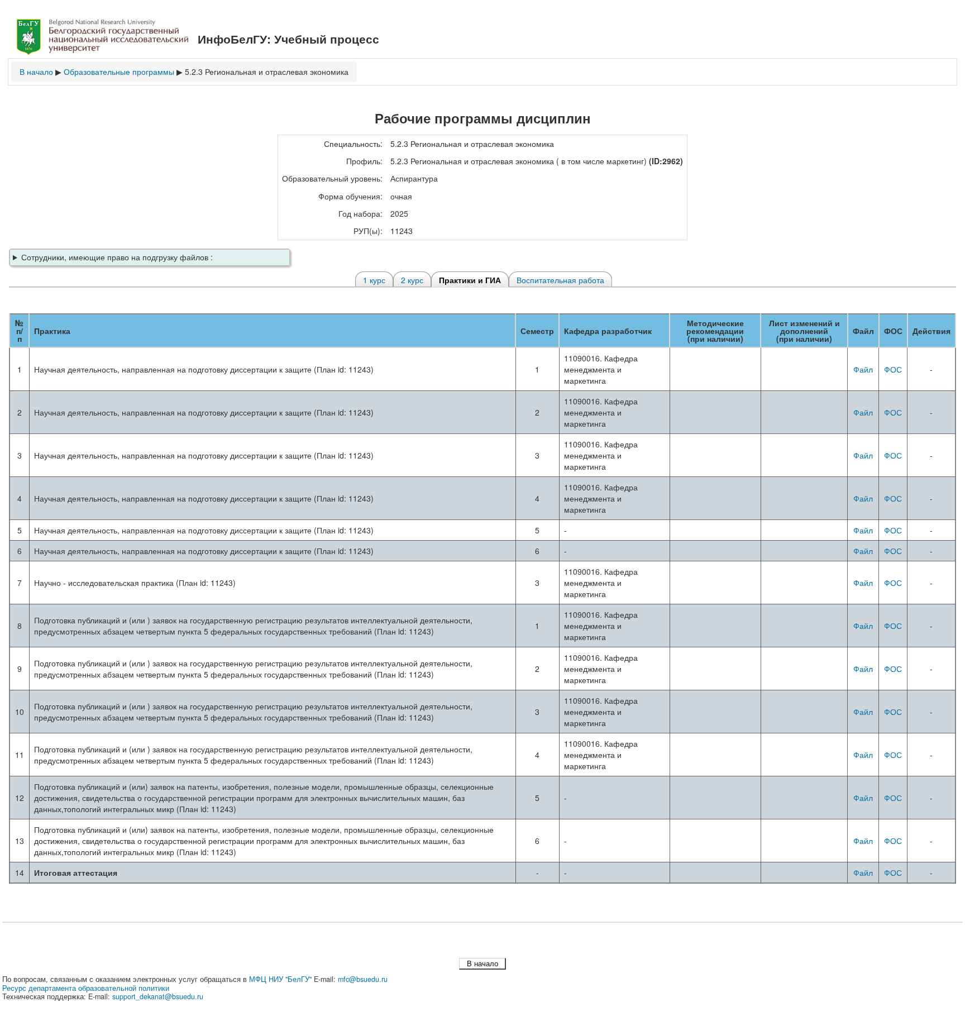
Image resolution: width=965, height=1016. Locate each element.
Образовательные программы (119, 71)
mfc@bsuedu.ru (363, 979)
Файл (863, 369)
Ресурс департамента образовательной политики (85, 988)
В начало (36, 71)
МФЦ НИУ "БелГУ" (280, 979)
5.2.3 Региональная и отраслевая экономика (266, 71)
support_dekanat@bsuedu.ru (157, 996)
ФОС (893, 369)
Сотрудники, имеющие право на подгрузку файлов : (117, 257)
